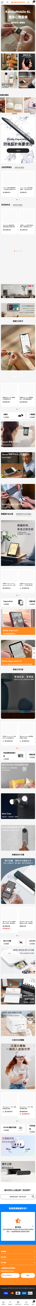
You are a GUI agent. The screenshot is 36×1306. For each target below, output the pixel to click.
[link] (18, 1226)
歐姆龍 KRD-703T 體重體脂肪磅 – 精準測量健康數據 (26, 398)
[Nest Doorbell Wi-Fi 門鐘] (18, 838)
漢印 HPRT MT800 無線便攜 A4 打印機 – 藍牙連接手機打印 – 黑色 (9, 922)
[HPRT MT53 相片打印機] (18, 961)
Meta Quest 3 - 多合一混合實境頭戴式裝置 (26, 1107)
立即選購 (6, 417)
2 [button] (18, 48)
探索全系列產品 (19, 167)
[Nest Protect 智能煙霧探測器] (18, 775)
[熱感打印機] (18, 991)
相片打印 (21, 113)
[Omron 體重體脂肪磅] (18, 434)
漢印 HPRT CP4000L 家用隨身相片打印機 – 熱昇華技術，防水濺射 (26, 922)
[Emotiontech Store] (21, 105)
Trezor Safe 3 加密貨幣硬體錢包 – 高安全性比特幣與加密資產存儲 (26, 188)
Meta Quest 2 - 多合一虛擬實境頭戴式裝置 (9, 1107)
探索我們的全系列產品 (23, 514)
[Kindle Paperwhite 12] (18, 653)
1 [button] (15, 48)
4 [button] (20, 277)
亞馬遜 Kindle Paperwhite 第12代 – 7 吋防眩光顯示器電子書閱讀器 (26, 584)
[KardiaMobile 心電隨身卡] (18, 497)
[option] (18, 28)
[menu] (2, 2)
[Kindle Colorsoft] (18, 622)
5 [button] (22, 277)
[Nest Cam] (18, 806)
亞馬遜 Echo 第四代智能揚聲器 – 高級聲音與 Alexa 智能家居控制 (26, 226)
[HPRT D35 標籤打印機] (18, 1023)
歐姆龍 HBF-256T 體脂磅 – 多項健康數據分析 (9, 398)
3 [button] (20, 48)
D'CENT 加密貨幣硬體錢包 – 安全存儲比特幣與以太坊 (9, 188)
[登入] (28, 2)
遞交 (28, 1275)
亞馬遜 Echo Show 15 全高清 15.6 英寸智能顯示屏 (9, 737)
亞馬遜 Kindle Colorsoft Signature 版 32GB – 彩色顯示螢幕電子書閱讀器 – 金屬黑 (9, 584)
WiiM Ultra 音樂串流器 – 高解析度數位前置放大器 (9, 226)
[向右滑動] (32, 1226)
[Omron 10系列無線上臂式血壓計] (18, 465)
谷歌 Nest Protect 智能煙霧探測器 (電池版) (26, 737)
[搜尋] (7, 2)
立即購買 (18, 45)
